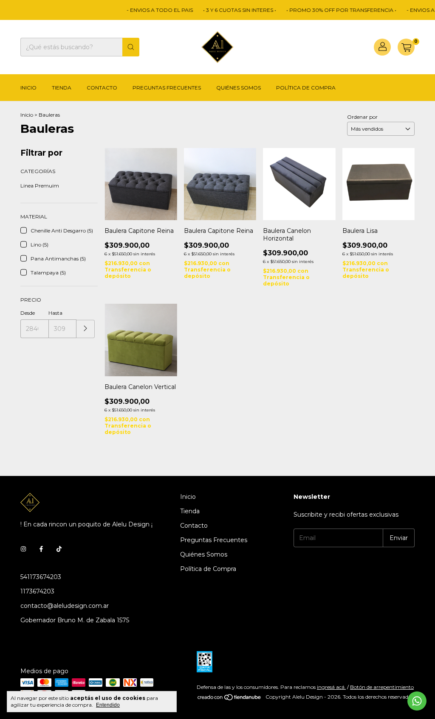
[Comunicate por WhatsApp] (417, 701)
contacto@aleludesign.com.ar (64, 606)
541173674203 (40, 577)
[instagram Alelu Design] (23, 549)
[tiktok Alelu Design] (59, 549)
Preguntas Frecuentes (167, 87)
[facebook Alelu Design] (41, 549)
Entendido (108, 705)
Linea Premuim (39, 185)
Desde (27, 313)
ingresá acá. (331, 687)
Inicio (28, 87)
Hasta (55, 313)
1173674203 (37, 591)
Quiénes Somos (238, 87)
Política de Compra (306, 87)
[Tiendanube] (230, 699)
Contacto (102, 87)
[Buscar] (130, 47)
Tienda (61, 87)
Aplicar (85, 329)
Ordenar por (362, 117)
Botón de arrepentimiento (382, 687)
